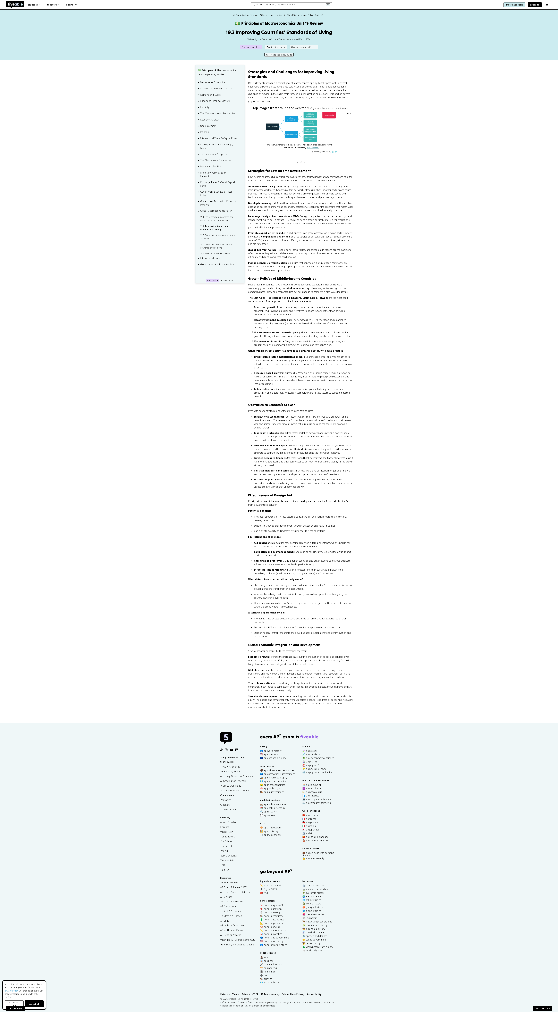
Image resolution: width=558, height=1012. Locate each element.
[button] (297, 161)
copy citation (299, 47)
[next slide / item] (349, 138)
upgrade (534, 4)
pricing (69, 4)
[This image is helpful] (332, 152)
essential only (14, 1004)
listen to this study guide (280, 54)
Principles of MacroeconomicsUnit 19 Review (279, 23)
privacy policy (11, 990)
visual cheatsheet (252, 47)
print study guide (277, 47)
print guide (213, 280)
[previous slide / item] (252, 138)
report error (228, 280)
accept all (34, 1004)
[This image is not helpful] (336, 152)
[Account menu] (547, 5)
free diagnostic (514, 4)
